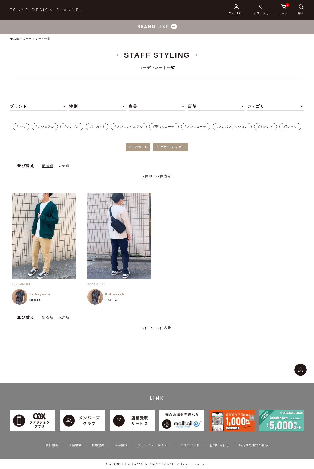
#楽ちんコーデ (163, 126)
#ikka (21, 126)
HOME (14, 38)
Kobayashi (40, 294)
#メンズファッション (232, 126)
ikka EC (35, 300)
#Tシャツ (290, 126)
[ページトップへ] (300, 370)
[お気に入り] (261, 10)
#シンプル (71, 126)
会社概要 (52, 445)
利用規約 (98, 445)
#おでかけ (97, 126)
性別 (73, 106)
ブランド (18, 106)
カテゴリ (255, 106)
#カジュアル (45, 126)
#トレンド (265, 126)
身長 (133, 106)
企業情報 (121, 445)
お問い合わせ (219, 445)
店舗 (192, 106)
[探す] (301, 10)
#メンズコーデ (195, 126)
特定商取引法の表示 (253, 445)
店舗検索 (75, 445)
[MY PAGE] (236, 10)
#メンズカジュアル (129, 126)
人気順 (64, 165)
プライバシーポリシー (154, 445)
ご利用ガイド (190, 445)
